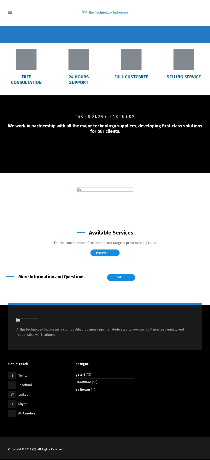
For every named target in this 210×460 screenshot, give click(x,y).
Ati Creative (26, 413)
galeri (80, 374)
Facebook (25, 385)
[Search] (198, 12)
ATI (34, 449)
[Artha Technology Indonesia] (105, 12)
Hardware (83, 382)
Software (82, 390)
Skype (22, 404)
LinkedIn (25, 394)
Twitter (23, 376)
